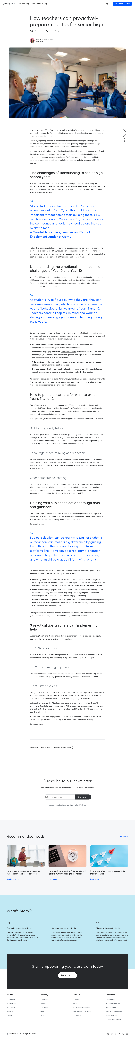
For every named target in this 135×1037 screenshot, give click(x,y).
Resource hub (111, 1007)
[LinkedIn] (127, 1034)
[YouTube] (123, 1034)
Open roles (44, 1007)
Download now (36, 724)
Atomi (82, 151)
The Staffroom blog (39, 4)
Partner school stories (114, 1011)
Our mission (44, 1000)
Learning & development (62, 747)
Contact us (77, 1015)
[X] (119, 1034)
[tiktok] (112, 1034)
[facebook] (116, 1034)
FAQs (75, 1003)
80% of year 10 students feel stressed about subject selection (79, 516)
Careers (43, 1003)
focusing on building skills (67, 251)
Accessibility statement (81, 1007)
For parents (11, 1007)
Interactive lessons (68, 352)
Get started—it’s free (122, 4)
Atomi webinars (111, 1015)
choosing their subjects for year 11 (87, 513)
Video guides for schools (82, 1011)
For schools (11, 1000)
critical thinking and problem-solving (71, 462)
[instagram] (108, 1034)
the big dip (54, 286)
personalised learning (93, 706)
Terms (42, 1011)
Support (76, 1000)
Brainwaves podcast (113, 1019)
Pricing (9, 1015)
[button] (12, 1034)
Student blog (24, 4)
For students (11, 1003)
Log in (107, 4)
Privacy (42, 1015)
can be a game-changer (67, 703)
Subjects (10, 1011)
